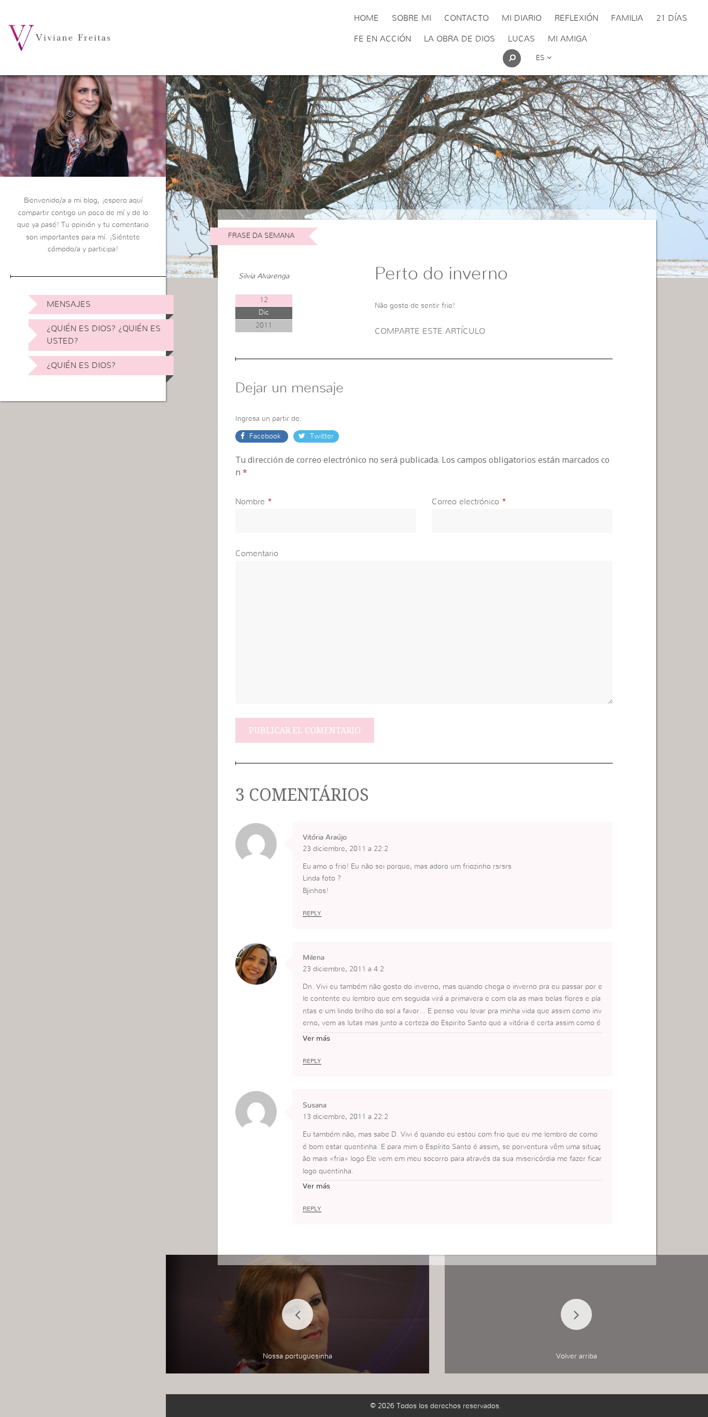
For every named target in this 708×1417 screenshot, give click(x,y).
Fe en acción (382, 39)
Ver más (316, 1038)
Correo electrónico (465, 502)
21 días (671, 18)
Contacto (466, 18)
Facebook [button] (265, 436)
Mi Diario (522, 18)
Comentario (256, 553)
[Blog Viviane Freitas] (59, 37)
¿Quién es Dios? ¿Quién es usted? (104, 334)
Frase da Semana (261, 235)
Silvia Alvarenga (263, 276)
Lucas (521, 39)
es (541, 58)
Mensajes (69, 304)
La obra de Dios (459, 39)
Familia (627, 18)
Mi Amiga (567, 39)
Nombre (250, 502)
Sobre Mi (411, 18)
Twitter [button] (321, 436)
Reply (312, 913)
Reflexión (576, 18)
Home (366, 18)
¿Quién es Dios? (81, 365)
